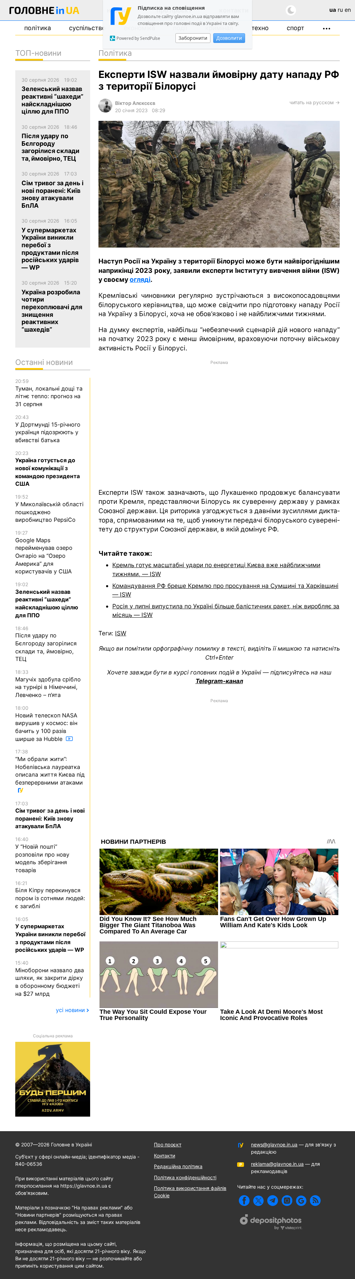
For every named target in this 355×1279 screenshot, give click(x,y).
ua (332, 9)
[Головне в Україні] (44, 11)
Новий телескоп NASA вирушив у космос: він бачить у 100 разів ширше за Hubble (46, 723)
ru (340, 9)
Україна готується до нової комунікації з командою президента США (47, 469)
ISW (120, 633)
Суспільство (87, 28)
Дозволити (229, 38)
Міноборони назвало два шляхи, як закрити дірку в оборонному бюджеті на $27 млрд (49, 978)
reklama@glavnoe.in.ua (277, 1164)
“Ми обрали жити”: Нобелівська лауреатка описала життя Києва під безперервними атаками (50, 767)
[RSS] (315, 1200)
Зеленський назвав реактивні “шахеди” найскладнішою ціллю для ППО (46, 600)
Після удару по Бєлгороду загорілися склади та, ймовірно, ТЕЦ (46, 644)
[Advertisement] (219, 423)
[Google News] (301, 1200)
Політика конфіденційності (185, 1177)
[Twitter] (258, 1200)
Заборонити (193, 38)
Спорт (295, 28)
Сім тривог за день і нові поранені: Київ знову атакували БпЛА (50, 815)
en (348, 9)
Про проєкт (167, 1144)
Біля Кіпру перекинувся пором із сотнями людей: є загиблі (50, 895)
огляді (140, 280)
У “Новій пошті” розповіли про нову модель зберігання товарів (42, 855)
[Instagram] (287, 1200)
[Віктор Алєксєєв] (105, 111)
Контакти (164, 1156)
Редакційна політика (178, 1166)
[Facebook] (244, 1200)
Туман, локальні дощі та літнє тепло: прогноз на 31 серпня (49, 393)
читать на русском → (314, 102)
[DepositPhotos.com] (271, 1223)
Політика (37, 28)
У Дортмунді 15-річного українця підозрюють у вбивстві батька (47, 429)
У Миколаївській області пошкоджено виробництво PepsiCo (49, 508)
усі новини (70, 1010)
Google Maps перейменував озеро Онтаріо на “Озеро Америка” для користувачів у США (43, 552)
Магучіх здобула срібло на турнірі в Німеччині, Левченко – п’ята (48, 683)
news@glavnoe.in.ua (274, 1144)
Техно (260, 28)
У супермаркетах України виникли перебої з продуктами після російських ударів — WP (50, 935)
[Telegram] (272, 1200)
